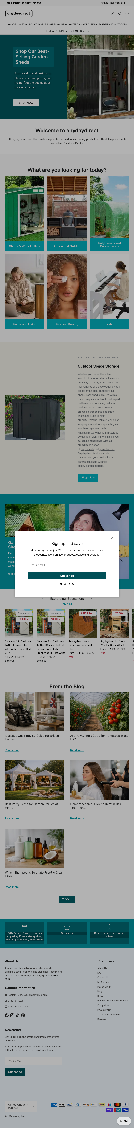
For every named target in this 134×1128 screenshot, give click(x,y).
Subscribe (67, 575)
